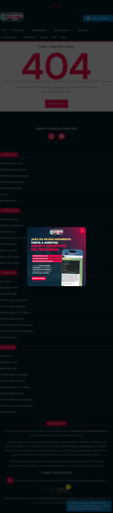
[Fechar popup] (82, 231)
